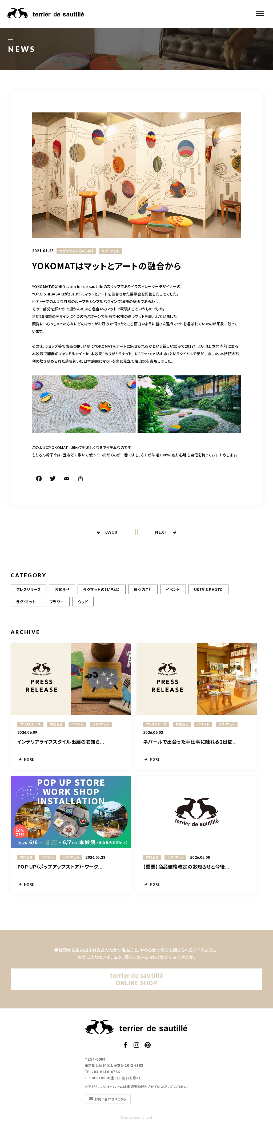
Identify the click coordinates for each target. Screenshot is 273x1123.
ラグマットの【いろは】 (76, 251)
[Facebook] (39, 479)
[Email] (66, 479)
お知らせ (62, 589)
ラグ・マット (110, 251)
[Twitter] (53, 479)
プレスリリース (28, 589)
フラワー (57, 601)
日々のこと (143, 589)
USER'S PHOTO (208, 589)
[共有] (80, 479)
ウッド (83, 601)
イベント (173, 589)
